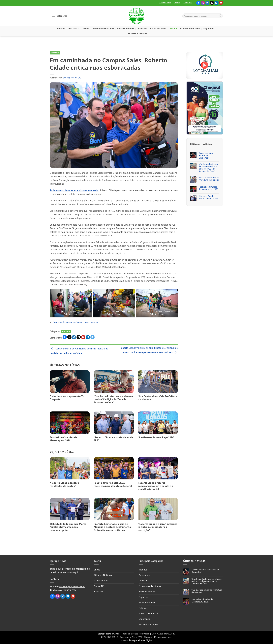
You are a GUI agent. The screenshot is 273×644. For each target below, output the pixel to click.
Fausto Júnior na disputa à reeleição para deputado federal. (113, 484)
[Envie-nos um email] (212, 3)
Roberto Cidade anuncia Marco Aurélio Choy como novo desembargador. (68, 527)
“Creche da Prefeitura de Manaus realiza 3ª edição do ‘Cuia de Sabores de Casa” (113, 399)
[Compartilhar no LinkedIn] (88, 337)
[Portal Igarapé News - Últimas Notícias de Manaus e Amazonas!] (136, 16)
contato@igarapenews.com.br (72, 586)
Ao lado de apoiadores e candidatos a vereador (74, 190)
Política (173, 28)
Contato (177, 3)
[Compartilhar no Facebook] (65, 337)
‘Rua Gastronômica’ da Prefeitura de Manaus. (157, 398)
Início (97, 569)
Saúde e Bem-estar (190, 28)
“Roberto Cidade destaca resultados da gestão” (64, 484)
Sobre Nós (188, 3)
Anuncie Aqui (165, 3)
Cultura (85, 28)
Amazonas (73, 28)
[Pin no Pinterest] (83, 337)
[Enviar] (220, 16)
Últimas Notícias (103, 575)
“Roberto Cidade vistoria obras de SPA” (113, 439)
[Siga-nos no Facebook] (198, 3)
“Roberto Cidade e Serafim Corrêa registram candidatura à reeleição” (157, 527)
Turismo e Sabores (137, 33)
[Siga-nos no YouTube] (221, 3)
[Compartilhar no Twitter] (74, 337)
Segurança (209, 28)
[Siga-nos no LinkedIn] (216, 3)
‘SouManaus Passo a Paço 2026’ (156, 437)
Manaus (61, 28)
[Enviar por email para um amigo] (78, 337)
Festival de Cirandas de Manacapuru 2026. (63, 439)
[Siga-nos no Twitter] (207, 3)
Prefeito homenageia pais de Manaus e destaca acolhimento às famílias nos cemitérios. (112, 527)
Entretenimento (125, 28)
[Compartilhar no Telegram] (92, 337)
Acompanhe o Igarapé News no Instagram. (76, 322)
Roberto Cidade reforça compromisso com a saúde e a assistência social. (155, 486)
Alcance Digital (145, 640)
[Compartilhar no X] (69, 337)
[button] (62, 15)
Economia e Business (103, 28)
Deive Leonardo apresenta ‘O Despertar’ (67, 398)
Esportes (142, 28)
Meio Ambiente (158, 28)
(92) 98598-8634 (69, 590)
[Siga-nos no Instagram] (203, 3)
